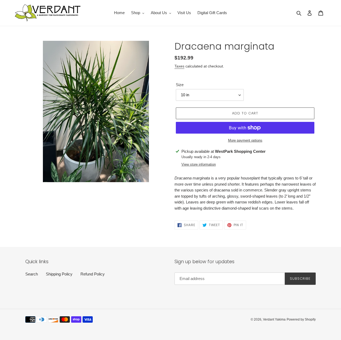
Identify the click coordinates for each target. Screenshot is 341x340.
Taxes (179, 66)
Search (31, 274)
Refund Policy (92, 274)
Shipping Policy (59, 274)
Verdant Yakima (274, 319)
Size (180, 84)
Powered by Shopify (301, 319)
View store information (198, 164)
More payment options (245, 140)
